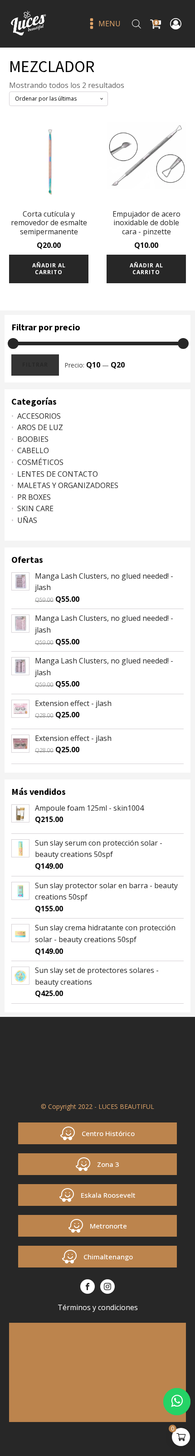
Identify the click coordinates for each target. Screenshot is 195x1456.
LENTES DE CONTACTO (57, 474)
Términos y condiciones (98, 1307)
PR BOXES (34, 497)
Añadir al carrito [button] (49, 268)
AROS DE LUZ (40, 427)
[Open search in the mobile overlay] (136, 23)
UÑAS (27, 520)
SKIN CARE (35, 508)
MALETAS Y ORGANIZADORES (67, 485)
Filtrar (35, 364)
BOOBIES (33, 439)
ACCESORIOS (39, 416)
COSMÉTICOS (40, 462)
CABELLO (33, 450)
